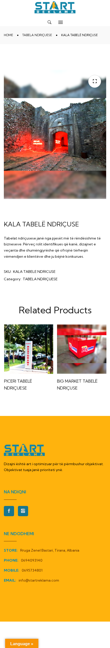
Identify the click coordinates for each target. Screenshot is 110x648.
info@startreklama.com (39, 580)
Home (8, 35)
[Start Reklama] (55, 7)
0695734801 (32, 570)
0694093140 (31, 560)
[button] (94, 81)
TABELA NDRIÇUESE (37, 35)
